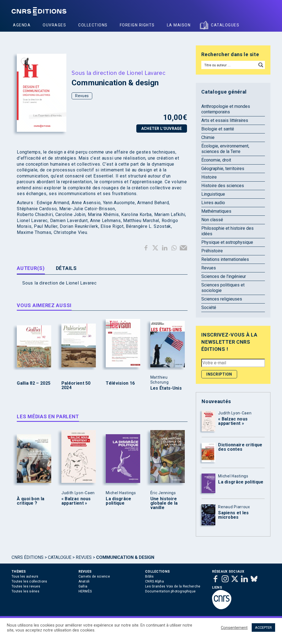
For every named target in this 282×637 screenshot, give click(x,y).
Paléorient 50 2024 (76, 385)
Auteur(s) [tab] (31, 268)
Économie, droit (216, 160)
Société (208, 307)
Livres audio (213, 202)
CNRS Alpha (154, 581)
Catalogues (225, 25)
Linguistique (213, 194)
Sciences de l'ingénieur (223, 276)
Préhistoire (212, 250)
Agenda (22, 25)
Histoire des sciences (222, 185)
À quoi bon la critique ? (30, 501)
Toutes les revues (26, 586)
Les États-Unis (166, 388)
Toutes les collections (29, 581)
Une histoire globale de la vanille (164, 503)
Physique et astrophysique (227, 242)
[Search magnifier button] (261, 65)
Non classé (212, 219)
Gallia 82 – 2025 (33, 383)
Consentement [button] (234, 627)
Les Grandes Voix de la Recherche (172, 586)
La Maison (179, 25)
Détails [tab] (66, 268)
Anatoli (84, 581)
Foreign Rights (137, 25)
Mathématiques (216, 211)
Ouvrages (54, 25)
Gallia (83, 586)
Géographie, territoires (222, 168)
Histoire (209, 177)
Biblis (149, 576)
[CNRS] (221, 608)
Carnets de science (94, 576)
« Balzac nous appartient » (76, 501)
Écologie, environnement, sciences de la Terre (225, 148)
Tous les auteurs (25, 576)
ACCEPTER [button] (263, 627)
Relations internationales (225, 259)
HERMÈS (85, 591)
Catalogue (59, 557)
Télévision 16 (120, 383)
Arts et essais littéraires (224, 120)
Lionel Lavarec (146, 72)
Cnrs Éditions (28, 557)
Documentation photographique (170, 591)
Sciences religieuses (221, 299)
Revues (82, 96)
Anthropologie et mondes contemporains (225, 109)
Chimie (208, 137)
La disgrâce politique (118, 501)
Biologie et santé (217, 129)
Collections (93, 25)
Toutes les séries (25, 591)
